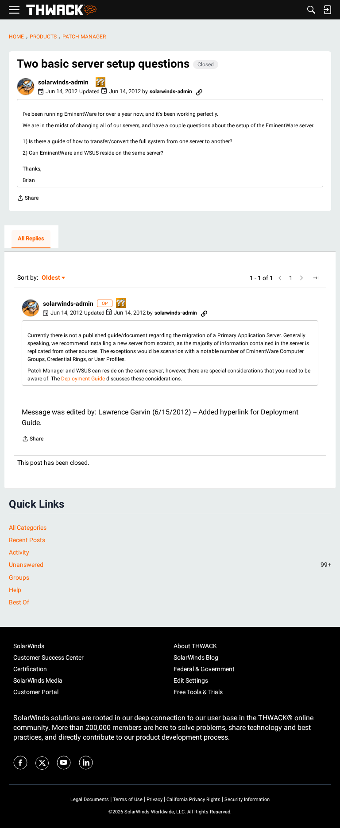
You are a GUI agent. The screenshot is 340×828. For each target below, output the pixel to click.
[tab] (31, 239)
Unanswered (170, 564)
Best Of (19, 602)
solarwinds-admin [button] (63, 82)
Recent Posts (27, 539)
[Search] (311, 9)
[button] (26, 86)
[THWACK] (61, 10)
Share (28, 199)
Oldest (51, 278)
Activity (19, 552)
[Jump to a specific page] (316, 278)
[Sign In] (327, 9)
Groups (19, 577)
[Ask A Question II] (101, 83)
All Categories (27, 527)
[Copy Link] (199, 91)
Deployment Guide (83, 379)
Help (15, 589)
